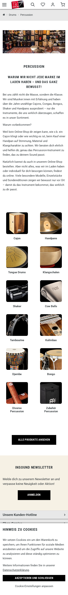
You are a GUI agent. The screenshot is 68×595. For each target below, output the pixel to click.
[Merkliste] (43, 5)
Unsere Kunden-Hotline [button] (20, 515)
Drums (12, 14)
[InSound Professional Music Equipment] (17, 4)
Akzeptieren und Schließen (34, 578)
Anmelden (34, 494)
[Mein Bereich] (53, 5)
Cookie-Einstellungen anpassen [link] (34, 586)
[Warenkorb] (63, 5)
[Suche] (33, 5)
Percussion (26, 14)
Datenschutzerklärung (16, 570)
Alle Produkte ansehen (34, 439)
